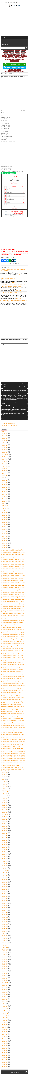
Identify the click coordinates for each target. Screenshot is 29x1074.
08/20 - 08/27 (5, 966)
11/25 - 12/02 (5, 867)
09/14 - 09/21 (5, 433)
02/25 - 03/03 (5, 452)
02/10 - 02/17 (5, 849)
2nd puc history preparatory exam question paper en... (13, 723)
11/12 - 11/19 (5, 945)
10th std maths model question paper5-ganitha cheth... (13, 575)
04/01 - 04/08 (5, 912)
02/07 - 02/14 (5, 493)
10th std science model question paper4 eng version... (13, 615)
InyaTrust (17, 1072)
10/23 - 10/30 (5, 1020)
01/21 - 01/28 (5, 459)
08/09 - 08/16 (5, 521)
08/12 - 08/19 (5, 889)
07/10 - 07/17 (5, 1040)
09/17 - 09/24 (5, 959)
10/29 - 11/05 (5, 949)
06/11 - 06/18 (5, 982)
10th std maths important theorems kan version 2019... (13, 685)
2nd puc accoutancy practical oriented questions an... (12, 730)
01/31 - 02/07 (5, 494)
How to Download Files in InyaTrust (15, 71)
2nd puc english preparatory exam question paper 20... (13, 725)
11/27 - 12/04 (5, 1012)
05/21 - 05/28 (5, 987)
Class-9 (18, 54)
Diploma (17, 55)
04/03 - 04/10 (5, 1057)
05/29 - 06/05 (5, 1048)
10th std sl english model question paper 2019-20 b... (12, 763)
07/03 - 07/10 (5, 1041)
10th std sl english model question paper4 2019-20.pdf (13, 755)
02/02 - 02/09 (5, 547)
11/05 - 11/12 (5, 947)
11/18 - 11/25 (5, 868)
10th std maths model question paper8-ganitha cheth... (13, 564)
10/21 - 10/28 (5, 875)
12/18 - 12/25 (5, 1006)
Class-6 (23, 52)
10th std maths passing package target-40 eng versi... (13, 681)
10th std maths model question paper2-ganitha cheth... (13, 592)
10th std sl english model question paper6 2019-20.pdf (13, 751)
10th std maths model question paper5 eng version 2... (13, 578)
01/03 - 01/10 (5, 501)
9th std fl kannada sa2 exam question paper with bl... (12, 708)
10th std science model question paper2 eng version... (13, 620)
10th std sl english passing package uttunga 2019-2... (12, 744)
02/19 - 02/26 (5, 996)
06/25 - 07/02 (5, 978)
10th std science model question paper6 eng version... (13, 601)
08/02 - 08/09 (5, 522)
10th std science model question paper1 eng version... (13, 625)
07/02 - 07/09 (5, 977)
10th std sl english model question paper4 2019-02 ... (12, 580)
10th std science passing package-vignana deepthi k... (13, 664)
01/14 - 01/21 (5, 461)
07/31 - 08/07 (5, 1034)
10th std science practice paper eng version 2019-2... (12, 662)
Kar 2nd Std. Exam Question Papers (10, 425)
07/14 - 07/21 (5, 819)
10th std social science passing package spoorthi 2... (12, 737)
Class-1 (17, 50)
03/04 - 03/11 (5, 917)
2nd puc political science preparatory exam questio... (12, 718)
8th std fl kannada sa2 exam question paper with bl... (12, 715)
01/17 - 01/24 (5, 498)
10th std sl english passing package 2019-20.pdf (11, 746)
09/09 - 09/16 (5, 884)
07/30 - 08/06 (5, 971)
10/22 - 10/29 (5, 950)
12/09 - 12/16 (5, 865)
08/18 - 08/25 (5, 812)
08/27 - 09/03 (5, 964)
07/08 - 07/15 (5, 893)
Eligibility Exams (20, 57)
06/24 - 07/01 (5, 896)
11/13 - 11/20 (5, 1015)
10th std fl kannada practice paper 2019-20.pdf (11, 695)
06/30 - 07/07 (5, 445)
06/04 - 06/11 (5, 468)
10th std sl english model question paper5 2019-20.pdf (13, 753)
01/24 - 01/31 (5, 496)
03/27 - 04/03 (5, 1059)
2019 (3, 779)
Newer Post (3, 375)
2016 (3, 1003)
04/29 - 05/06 (5, 910)
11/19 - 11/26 (5, 943)
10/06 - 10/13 (5, 800)
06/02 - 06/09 (5, 828)
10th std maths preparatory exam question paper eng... (13, 631)
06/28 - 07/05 (5, 526)
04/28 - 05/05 (5, 833)
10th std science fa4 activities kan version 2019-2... (12, 671)
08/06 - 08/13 (5, 970)
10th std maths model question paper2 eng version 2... (13, 596)
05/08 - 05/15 (5, 1052)
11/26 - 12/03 (5, 942)
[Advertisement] (14, 21)
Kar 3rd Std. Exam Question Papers (10, 427)
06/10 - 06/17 (5, 900)
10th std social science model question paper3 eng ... (12, 563)
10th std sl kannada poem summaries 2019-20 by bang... (13, 739)
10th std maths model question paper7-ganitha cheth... (13, 566)
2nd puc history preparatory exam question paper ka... (13, 722)
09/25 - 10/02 (5, 1024)
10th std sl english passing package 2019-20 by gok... (12, 749)
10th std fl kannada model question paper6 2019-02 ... (13, 604)
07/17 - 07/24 (5, 1038)
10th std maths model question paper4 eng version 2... (13, 583)
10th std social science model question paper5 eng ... (12, 557)
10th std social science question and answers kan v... (12, 735)
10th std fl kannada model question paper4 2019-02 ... (13, 608)
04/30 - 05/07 (5, 470)
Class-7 (6, 54)
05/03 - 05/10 (5, 533)
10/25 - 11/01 (5, 510)
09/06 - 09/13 (5, 514)
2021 (3, 477)
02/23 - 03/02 (5, 440)
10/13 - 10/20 (5, 798)
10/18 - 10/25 (5, 512)
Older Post (26, 375)
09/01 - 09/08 (5, 809)
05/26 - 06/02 (5, 449)
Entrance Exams (10, 57)
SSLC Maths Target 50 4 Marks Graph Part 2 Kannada (13, 390)
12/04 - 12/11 (5, 1010)
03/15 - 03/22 (5, 536)
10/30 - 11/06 (5, 1019)
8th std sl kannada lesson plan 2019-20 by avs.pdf (12, 711)
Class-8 (12, 54)
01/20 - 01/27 (5, 854)
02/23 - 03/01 (5, 541)
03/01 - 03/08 (5, 540)
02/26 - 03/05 (5, 994)
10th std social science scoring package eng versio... (12, 734)
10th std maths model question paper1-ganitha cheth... (13, 599)
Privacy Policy (12, 2)
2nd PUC (11, 55)
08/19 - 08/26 (5, 888)
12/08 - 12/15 (5, 784)
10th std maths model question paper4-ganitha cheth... (13, 582)
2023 (3, 465)
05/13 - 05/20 (5, 907)
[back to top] (26, 1071)
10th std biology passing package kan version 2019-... (13, 624)
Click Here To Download (8, 173)
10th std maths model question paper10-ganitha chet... (13, 555)
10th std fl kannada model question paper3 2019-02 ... (13, 610)
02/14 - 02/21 (5, 491)
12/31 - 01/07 (5, 466)
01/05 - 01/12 (5, 777)
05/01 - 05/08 (5, 1054)
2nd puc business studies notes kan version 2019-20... (13, 729)
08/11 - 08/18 (5, 814)
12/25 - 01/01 (5, 1005)
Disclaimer (18, 2)
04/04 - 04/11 (5, 479)
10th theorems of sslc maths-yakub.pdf (10, 393)
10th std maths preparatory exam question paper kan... (13, 629)
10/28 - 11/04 (5, 874)
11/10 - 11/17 (5, 791)
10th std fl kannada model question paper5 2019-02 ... (13, 606)
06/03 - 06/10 (5, 902)
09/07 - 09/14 (5, 435)
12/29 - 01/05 (5, 781)
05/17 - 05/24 (5, 531)
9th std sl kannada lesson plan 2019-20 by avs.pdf (12, 702)
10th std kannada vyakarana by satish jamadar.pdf (12, 690)
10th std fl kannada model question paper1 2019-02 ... (13, 617)
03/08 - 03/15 (5, 538)
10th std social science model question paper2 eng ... (12, 568)
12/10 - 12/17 (5, 938)
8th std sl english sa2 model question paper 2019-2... (12, 713)
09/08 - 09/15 (5, 807)
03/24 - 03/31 (5, 451)
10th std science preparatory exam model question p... (13, 659)
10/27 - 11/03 (5, 795)
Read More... (22, 274)
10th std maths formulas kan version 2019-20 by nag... (13, 687)
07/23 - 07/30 (5, 973)
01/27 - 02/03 (5, 853)
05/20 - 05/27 (5, 905)
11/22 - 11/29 (5, 507)
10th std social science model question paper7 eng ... (12, 550)
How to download (14, 61)
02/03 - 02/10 (5, 851)
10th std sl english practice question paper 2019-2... (12, 743)
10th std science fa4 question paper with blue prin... (12, 667)
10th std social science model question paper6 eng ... (12, 554)
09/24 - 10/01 (5, 957)
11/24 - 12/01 (5, 788)
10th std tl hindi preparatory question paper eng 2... (12, 549)
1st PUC (4, 55)
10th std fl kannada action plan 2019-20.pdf (10, 699)
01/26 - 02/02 (5, 772)
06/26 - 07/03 (5, 1043)
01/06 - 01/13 (5, 858)
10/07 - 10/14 (5, 877)
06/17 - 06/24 (5, 898)
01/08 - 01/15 (5, 472)
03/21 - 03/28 (5, 482)
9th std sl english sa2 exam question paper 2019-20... (12, 706)
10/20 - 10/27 (5, 797)
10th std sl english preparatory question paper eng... (12, 576)
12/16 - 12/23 (5, 863)
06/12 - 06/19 (5, 1047)
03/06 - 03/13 (5, 1064)
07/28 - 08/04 (5, 818)
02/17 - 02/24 (5, 847)
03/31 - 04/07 (5, 837)
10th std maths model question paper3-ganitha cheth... (13, 587)
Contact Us (7, 2)
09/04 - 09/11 (5, 1029)
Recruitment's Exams (11, 59)
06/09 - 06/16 (5, 826)
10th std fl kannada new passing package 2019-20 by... (13, 697)
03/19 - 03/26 (5, 989)
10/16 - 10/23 (5, 1022)
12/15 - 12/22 (5, 783)
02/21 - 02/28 (5, 489)
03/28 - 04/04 (5, 480)
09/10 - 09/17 (5, 961)
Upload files (5, 44)
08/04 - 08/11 (5, 816)
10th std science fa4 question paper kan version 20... (12, 669)
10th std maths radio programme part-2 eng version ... (13, 674)
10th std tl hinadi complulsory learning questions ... (12, 646)
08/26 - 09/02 (5, 886)
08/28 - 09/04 (5, 1031)
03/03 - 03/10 (5, 844)
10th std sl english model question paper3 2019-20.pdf (13, 756)
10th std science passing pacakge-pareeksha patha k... (13, 666)
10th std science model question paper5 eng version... (13, 611)
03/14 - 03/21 (5, 484)
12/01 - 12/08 (5, 786)
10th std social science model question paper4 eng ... (12, 561)
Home (3, 37)
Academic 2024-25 (9, 50)
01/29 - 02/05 (5, 999)
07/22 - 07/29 (5, 891)
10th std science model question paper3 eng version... (13, 618)
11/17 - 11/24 (5, 790)
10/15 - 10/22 (5, 952)
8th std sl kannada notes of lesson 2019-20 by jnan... (12, 709)
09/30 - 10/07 (5, 879)
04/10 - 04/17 (5, 1055)
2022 (3, 473)
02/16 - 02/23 (5, 543)
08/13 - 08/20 (5, 968)
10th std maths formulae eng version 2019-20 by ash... (13, 688)
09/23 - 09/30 (5, 881)
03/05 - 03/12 (5, 992)
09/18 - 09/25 (5, 1026)
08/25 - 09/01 (5, 811)
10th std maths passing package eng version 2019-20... (13, 552)
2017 (3, 933)
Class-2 (23, 50)
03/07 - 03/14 (5, 486)
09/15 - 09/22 (5, 805)
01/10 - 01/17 (5, 500)
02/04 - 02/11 (5, 456)
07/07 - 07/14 (5, 444)
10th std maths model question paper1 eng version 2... (13, 603)
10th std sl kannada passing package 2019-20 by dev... (13, 741)
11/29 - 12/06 (5, 505)
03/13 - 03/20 (5, 1062)
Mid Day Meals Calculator (14, 69)
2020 (3, 503)
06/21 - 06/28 (5, 528)
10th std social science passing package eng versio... (12, 648)
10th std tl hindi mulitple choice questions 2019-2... (12, 732)
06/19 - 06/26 (5, 1045)
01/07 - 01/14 (5, 463)
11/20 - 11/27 (5, 1013)
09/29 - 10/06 (5, 802)
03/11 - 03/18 (5, 916)
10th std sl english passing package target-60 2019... (12, 655)
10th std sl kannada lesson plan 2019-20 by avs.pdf (12, 653)
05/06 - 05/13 (5, 908)
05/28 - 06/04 (5, 985)
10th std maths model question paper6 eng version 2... (13, 573)
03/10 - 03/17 (5, 842)
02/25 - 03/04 (5, 919)
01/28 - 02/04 (5, 458)
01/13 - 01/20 (5, 856)
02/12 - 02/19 (5, 998)
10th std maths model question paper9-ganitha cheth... (13, 559)
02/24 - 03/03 (5, 846)
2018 (3, 860)
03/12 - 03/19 (5, 991)
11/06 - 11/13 (5, 1017)
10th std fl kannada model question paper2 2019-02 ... (13, 613)
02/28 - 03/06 (5, 1066)
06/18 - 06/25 (5, 980)
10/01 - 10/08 (5, 956)
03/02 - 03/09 (5, 438)
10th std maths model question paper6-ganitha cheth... (13, 569)
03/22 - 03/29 (5, 535)
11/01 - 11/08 (5, 508)
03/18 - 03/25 (5, 914)
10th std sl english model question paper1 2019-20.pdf (13, 760)
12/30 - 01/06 (5, 861)
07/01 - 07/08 (5, 894)
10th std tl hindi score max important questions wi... (12, 645)
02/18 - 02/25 (5, 921)
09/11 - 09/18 (5, 1027)
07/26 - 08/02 (5, 524)
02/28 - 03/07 (5, 487)
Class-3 (6, 52)
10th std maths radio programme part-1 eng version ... (13, 676)
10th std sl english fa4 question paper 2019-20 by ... (12, 767)
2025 (3, 431)
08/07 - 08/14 (5, 475)
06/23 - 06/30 (5, 447)
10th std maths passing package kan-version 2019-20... (13, 632)
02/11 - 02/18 (5, 454)
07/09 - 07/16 (5, 975)
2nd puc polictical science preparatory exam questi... (12, 720)
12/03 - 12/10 (5, 940)
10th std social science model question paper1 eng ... (12, 571)
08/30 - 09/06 (5, 515)
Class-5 (18, 52)
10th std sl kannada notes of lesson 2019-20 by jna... (12, 652)
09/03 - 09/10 (5, 963)
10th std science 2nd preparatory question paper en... (12, 770)
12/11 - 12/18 (5, 1008)
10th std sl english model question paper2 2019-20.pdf (13, 758)
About (2, 2)
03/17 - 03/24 (5, 840)
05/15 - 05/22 (5, 1050)
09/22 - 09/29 (5, 804)
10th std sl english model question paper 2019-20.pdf (12, 762)
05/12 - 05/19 (5, 832)
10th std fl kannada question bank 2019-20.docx (11, 694)
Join (3, 41)
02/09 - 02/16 (5, 545)
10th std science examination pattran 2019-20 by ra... (12, 673)
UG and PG (24, 55)
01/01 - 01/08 (5, 1001)
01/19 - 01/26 (5, 774)
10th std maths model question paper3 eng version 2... (13, 590)
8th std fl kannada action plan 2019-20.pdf (10, 716)
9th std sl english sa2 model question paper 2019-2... (12, 704)
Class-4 (12, 52)
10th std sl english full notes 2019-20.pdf (10, 765)
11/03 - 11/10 (5, 793)
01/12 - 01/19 (5, 776)
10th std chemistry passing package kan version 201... (13, 622)
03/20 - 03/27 (5, 1061)
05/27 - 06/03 (5, 903)
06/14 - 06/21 (5, 529)
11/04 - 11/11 (5, 872)
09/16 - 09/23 (5, 882)
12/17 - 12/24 (5, 936)
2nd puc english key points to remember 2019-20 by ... (13, 727)
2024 (3, 442)
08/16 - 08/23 (5, 519)
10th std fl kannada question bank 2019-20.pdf (11, 692)
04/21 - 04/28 (5, 835)
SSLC (23, 54)
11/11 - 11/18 (5, 870)
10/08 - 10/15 (5, 954)
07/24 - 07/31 (5, 1036)
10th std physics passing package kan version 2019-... (13, 627)
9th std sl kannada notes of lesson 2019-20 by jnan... (12, 701)
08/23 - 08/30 (5, 517)
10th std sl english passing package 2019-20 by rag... (12, 748)
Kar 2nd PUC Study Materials (8, 423)
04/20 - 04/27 (5, 437)
